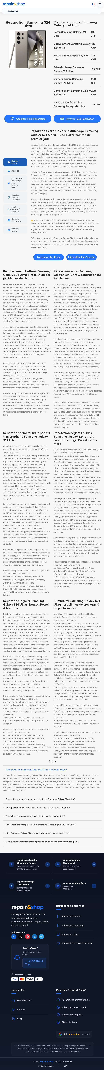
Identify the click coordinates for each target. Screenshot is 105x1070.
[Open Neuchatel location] (94, 864)
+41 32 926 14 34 (35, 963)
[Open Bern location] (94, 886)
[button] (75, 905)
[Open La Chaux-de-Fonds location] (47, 864)
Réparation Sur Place (48, 257)
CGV (65, 1065)
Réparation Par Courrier (81, 257)
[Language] (93, 4)
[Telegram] (41, 936)
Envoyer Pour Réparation (80, 118)
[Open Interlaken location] (47, 886)
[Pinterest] (27, 936)
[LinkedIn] (34, 936)
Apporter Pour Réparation (30, 118)
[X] (20, 936)
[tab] (15, 162)
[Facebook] (13, 936)
